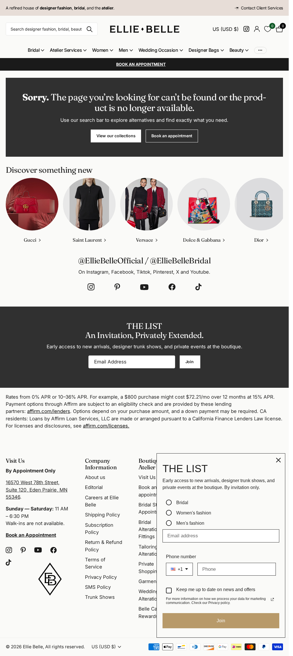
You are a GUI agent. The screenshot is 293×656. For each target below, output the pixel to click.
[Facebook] (172, 286)
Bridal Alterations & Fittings (152, 529)
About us (95, 477)
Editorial (94, 487)
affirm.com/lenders (48, 410)
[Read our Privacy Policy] (272, 599)
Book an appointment (171, 135)
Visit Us (147, 477)
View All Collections (36, 50)
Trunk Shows (100, 597)
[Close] (278, 460)
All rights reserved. (65, 646)
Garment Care (154, 581)
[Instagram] (91, 286)
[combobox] (179, 569)
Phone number (181, 556)
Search (90, 29)
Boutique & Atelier (152, 464)
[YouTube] (144, 286)
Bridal (182, 502)
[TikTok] (198, 286)
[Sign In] (257, 29)
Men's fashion (190, 523)
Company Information (101, 464)
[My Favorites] (267, 29)
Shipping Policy (102, 515)
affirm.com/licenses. (106, 425)
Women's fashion (193, 512)
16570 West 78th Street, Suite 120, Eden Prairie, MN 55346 (37, 490)
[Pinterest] (117, 286)
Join (190, 360)
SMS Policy (98, 587)
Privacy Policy (101, 577)
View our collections (115, 135)
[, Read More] (246, 29)
